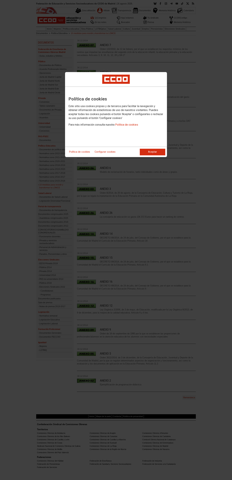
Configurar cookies (105, 151)
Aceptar (152, 151)
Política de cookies (126, 124)
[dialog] (116, 114)
